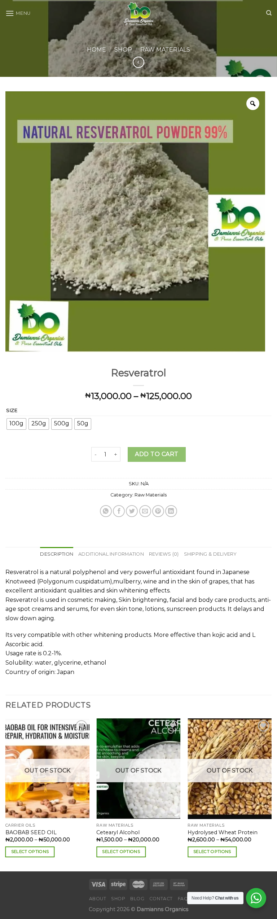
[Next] (271, 794)
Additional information (111, 554)
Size (12, 410)
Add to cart (156, 454)
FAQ (183, 898)
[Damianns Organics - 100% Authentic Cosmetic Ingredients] (138, 13)
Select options (30, 851)
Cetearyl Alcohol (118, 832)
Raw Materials (165, 49)
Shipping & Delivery (210, 554)
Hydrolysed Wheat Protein (223, 832)
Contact (161, 898)
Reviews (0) (164, 554)
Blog (137, 898)
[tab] (56, 554)
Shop (123, 49)
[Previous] (5, 794)
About (97, 898)
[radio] (16, 424)
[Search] (269, 13)
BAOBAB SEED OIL (31, 832)
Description (56, 554)
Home (96, 49)
